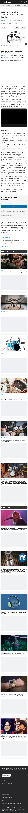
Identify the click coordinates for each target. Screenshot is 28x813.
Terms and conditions (6, 786)
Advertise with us (5, 794)
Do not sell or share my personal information (11, 803)
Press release (9, 20)
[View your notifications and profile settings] (18, 2)
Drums (3, 8)
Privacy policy (4, 789)
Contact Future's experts (7, 783)
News (3, 20)
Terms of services (16, 210)
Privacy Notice (18, 211)
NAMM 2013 (4, 55)
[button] (1, 2)
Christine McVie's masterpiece (13, 5)
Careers (3, 800)
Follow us (17, 27)
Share (4, 27)
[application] (14, 117)
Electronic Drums (9, 8)
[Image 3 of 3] (23, 37)
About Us (4, 780)
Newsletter (24, 27)
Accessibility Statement (7, 797)
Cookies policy (5, 791)
